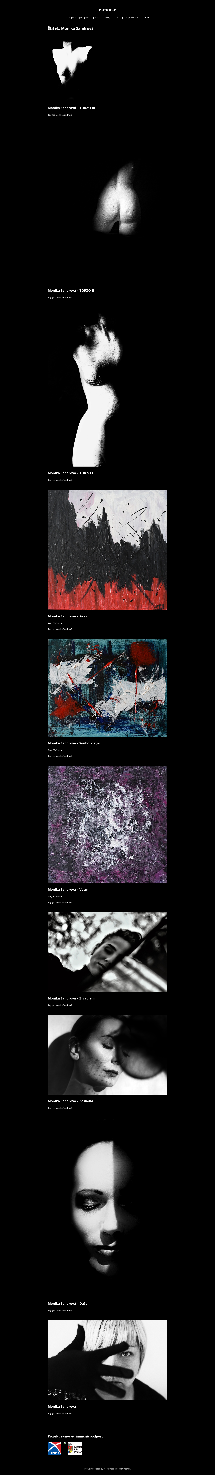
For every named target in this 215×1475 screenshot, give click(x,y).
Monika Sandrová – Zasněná (70, 1101)
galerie (96, 17)
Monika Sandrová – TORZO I (70, 473)
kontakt (145, 17)
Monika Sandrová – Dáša (67, 1303)
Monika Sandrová (63, 115)
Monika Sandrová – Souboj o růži (74, 743)
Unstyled (126, 1468)
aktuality (106, 17)
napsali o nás (132, 17)
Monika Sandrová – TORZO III (71, 108)
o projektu (71, 17)
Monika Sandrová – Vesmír (69, 889)
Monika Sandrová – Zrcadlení (71, 998)
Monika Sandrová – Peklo (68, 616)
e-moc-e (107, 10)
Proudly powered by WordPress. (99, 1468)
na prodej (118, 17)
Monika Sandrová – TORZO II (71, 290)
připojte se (84, 17)
